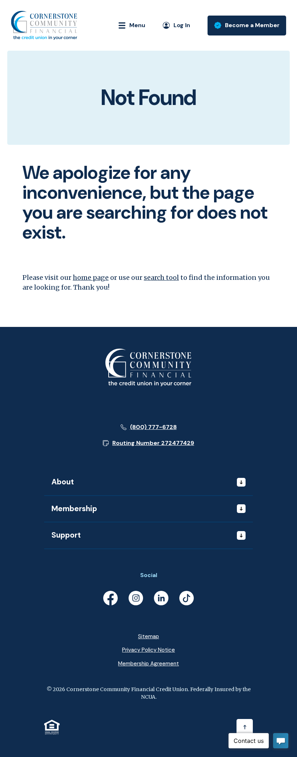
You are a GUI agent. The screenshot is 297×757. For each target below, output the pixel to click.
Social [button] (148, 575)
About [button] (62, 482)
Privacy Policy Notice (148, 649)
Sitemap (148, 636)
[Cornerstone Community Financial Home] (148, 367)
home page (91, 277)
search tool (161, 277)
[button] (148, 443)
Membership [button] (74, 509)
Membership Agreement (148, 663)
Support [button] (66, 535)
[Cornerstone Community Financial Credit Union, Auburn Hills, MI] (44, 25)
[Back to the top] (245, 727)
